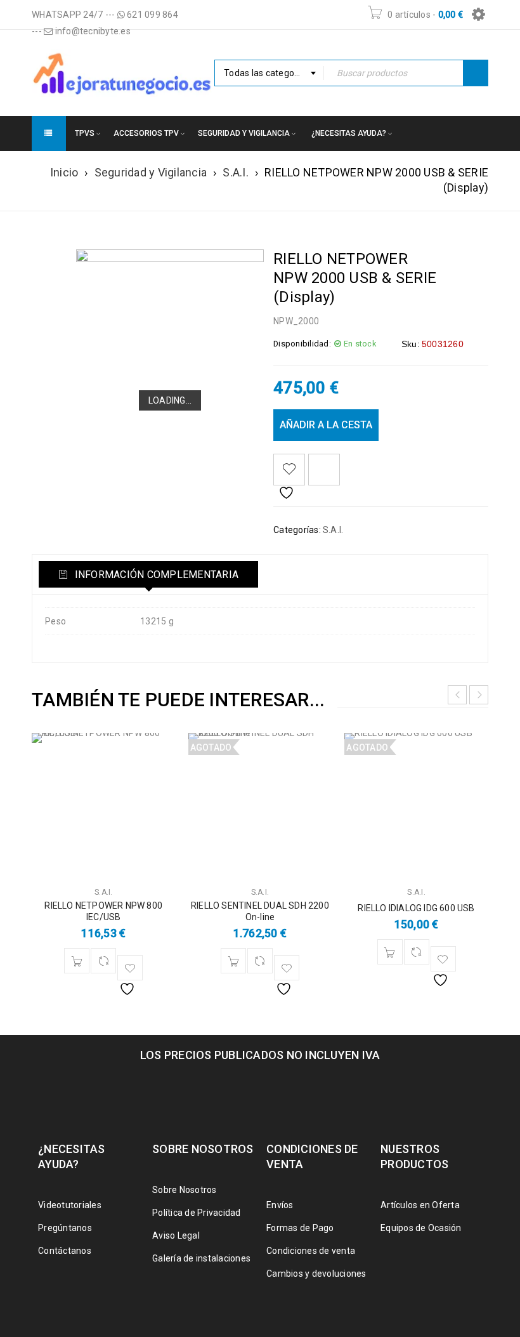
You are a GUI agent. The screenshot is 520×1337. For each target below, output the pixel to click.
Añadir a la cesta (326, 425)
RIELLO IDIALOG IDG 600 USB (416, 908)
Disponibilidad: (302, 343)
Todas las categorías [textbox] (266, 73)
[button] (76, 960)
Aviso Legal (176, 1235)
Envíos (280, 1205)
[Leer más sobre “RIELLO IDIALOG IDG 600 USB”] (390, 952)
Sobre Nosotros (184, 1190)
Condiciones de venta (310, 1251)
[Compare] (103, 960)
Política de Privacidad (196, 1213)
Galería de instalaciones (201, 1258)
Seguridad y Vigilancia (150, 172)
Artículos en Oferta (420, 1205)
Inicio (64, 172)
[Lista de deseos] (289, 469)
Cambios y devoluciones (316, 1273)
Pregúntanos (65, 1228)
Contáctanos (64, 1251)
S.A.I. (236, 172)
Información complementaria (155, 575)
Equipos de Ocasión (421, 1228)
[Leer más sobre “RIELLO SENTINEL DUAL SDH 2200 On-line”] (233, 960)
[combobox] (269, 73)
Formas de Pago (300, 1228)
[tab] (148, 574)
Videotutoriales (69, 1205)
